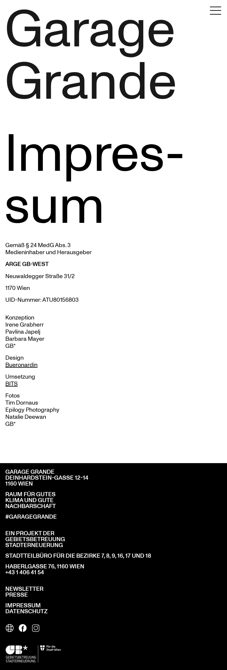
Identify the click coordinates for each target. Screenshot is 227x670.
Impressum (23, 606)
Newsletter (24, 589)
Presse (16, 595)
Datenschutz (26, 611)
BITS (11, 383)
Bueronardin (21, 365)
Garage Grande (79, 53)
